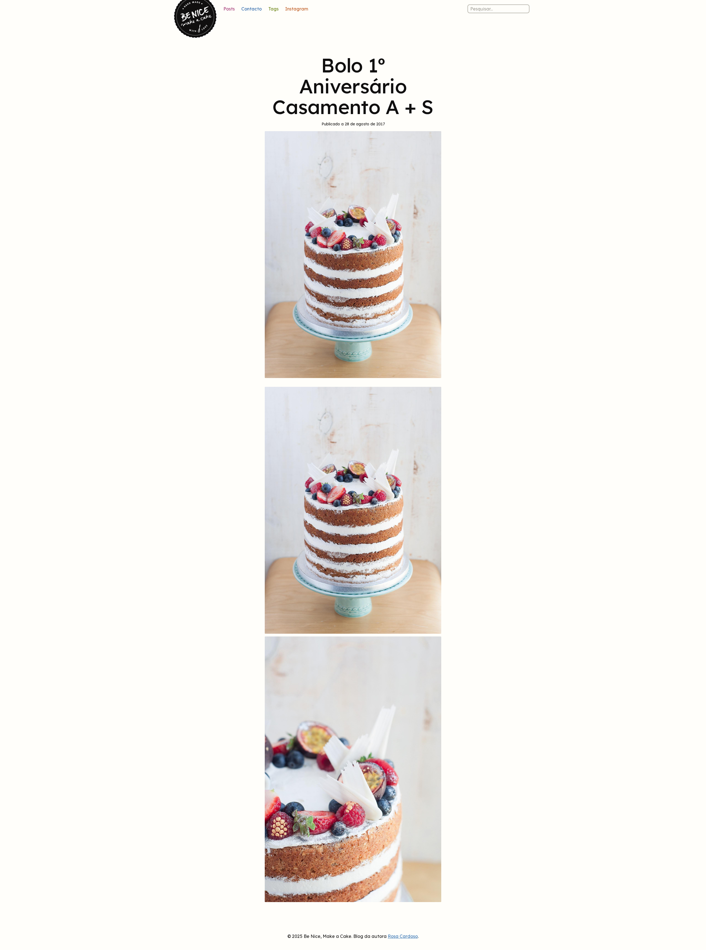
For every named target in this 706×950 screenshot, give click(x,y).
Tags (273, 9)
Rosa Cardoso (403, 936)
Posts (229, 9)
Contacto (251, 9)
